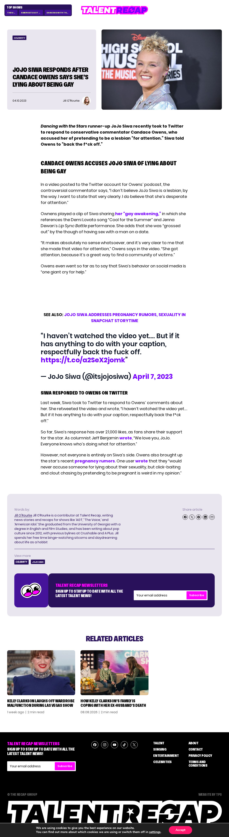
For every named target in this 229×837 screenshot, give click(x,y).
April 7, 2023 (153, 376)
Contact (196, 749)
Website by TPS (210, 794)
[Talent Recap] (114, 10)
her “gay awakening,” (138, 213)
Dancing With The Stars (59, 12)
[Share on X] (192, 517)
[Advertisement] (114, 293)
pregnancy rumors (95, 461)
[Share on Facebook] (185, 517)
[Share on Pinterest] (198, 517)
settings (155, 832)
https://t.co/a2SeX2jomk (83, 360)
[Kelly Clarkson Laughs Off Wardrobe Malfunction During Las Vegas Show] (41, 672)
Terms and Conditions (198, 763)
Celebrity (19, 38)
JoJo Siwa (38, 562)
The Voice (12, 12)
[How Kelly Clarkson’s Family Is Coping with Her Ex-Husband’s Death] (114, 672)
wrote (125, 438)
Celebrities (162, 762)
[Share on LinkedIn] (205, 517)
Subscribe (196, 595)
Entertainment (166, 755)
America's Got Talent (32, 12)
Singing (159, 749)
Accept (180, 830)
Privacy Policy (200, 755)
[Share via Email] (212, 517)
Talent (158, 743)
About (194, 743)
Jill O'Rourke (23, 515)
